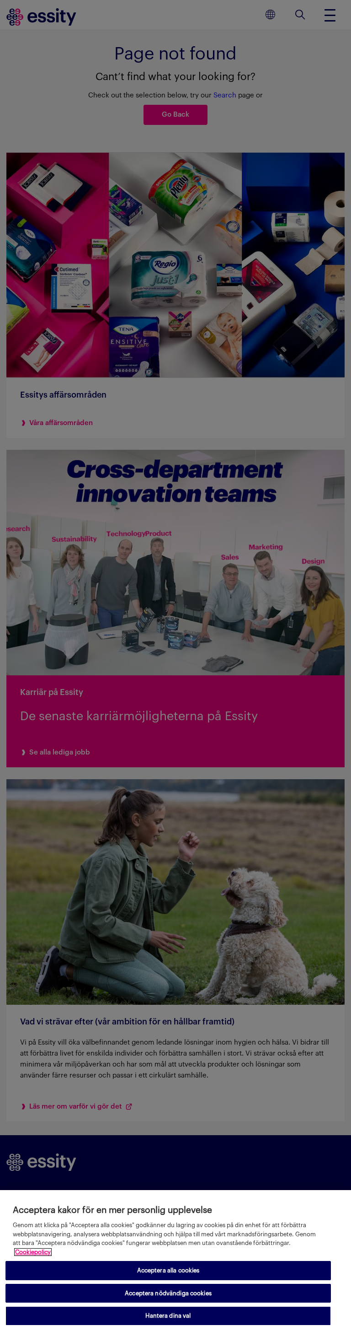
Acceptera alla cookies (168, 1270)
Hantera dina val (168, 1316)
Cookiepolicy (33, 1252)
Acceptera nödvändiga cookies (168, 1293)
